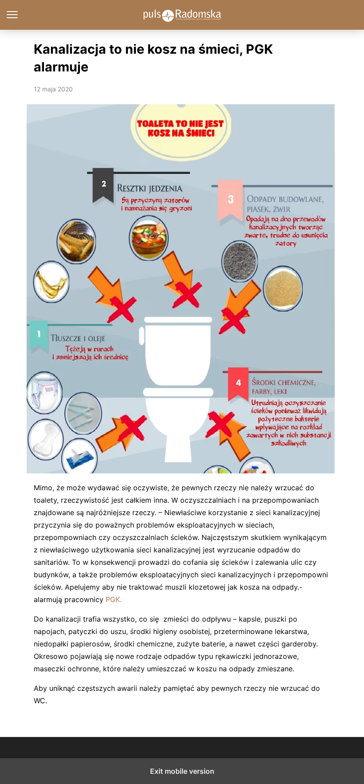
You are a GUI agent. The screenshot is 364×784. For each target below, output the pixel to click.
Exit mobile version (182, 771)
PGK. (114, 599)
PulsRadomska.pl (182, 15)
